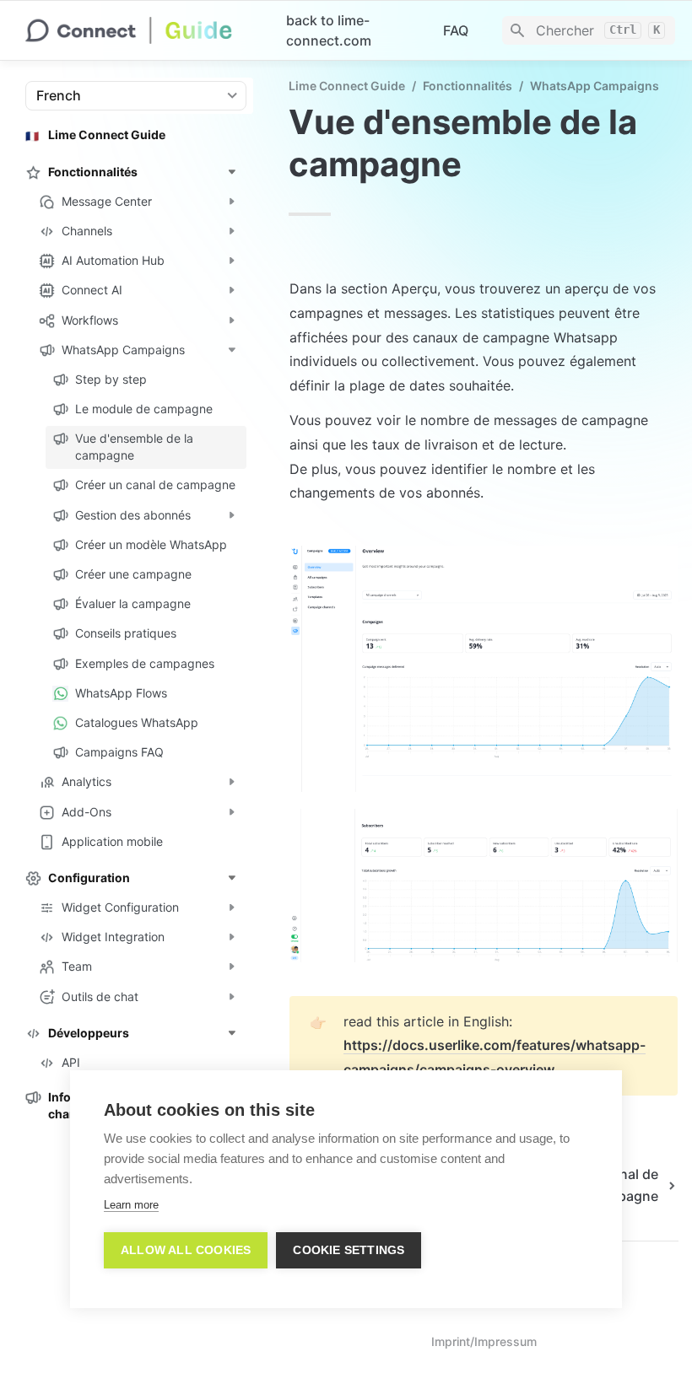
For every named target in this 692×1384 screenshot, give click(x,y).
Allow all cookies (186, 1250)
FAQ (455, 30)
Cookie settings (348, 1250)
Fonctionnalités (467, 85)
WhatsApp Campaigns (594, 85)
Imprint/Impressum (484, 1341)
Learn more (131, 1204)
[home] (142, 30)
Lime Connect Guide (347, 85)
